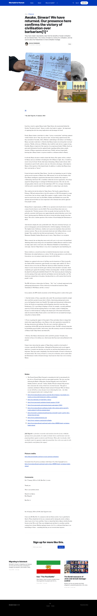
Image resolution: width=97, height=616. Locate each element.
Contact (48, 605)
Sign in (77, 3)
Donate (52, 605)
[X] (50, 603)
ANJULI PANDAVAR (34, 43)
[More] (57, 3)
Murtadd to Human (16, 2)
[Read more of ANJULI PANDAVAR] (26, 44)
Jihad (26, 14)
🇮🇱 (25, 110)
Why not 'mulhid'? (50, 3)
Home (31, 3)
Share (69, 44)
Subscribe (84, 3)
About (39, 3)
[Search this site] (73, 3)
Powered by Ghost (84, 604)
